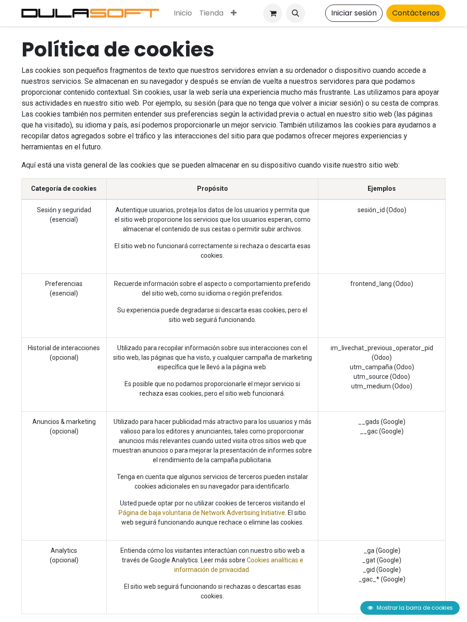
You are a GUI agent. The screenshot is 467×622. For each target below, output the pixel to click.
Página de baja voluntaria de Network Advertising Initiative (202, 512)
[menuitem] (183, 13)
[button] (295, 13)
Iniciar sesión (354, 13)
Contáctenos (416, 13)
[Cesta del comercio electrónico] (272, 13)
